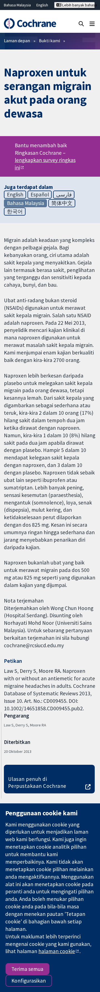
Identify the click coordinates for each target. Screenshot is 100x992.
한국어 (15, 211)
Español (40, 194)
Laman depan (17, 40)
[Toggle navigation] (92, 23)
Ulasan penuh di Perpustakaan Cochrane (37, 782)
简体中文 (61, 203)
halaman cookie (56, 951)
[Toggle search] (81, 23)
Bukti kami (49, 40)
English (42, 5)
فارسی (64, 194)
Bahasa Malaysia (17, 5)
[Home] (30, 23)
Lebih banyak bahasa (78, 5)
